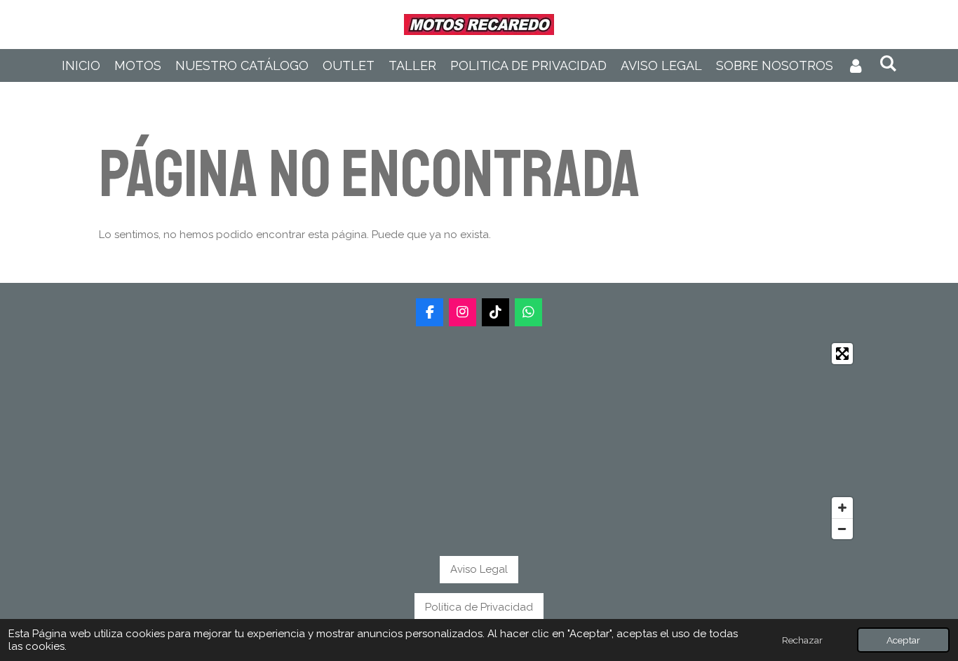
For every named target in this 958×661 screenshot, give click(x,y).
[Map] (479, 441)
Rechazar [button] (802, 640)
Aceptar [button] (903, 640)
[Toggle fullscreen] (842, 353)
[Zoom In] (842, 507)
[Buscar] (887, 63)
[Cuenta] (856, 65)
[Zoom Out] (842, 528)
